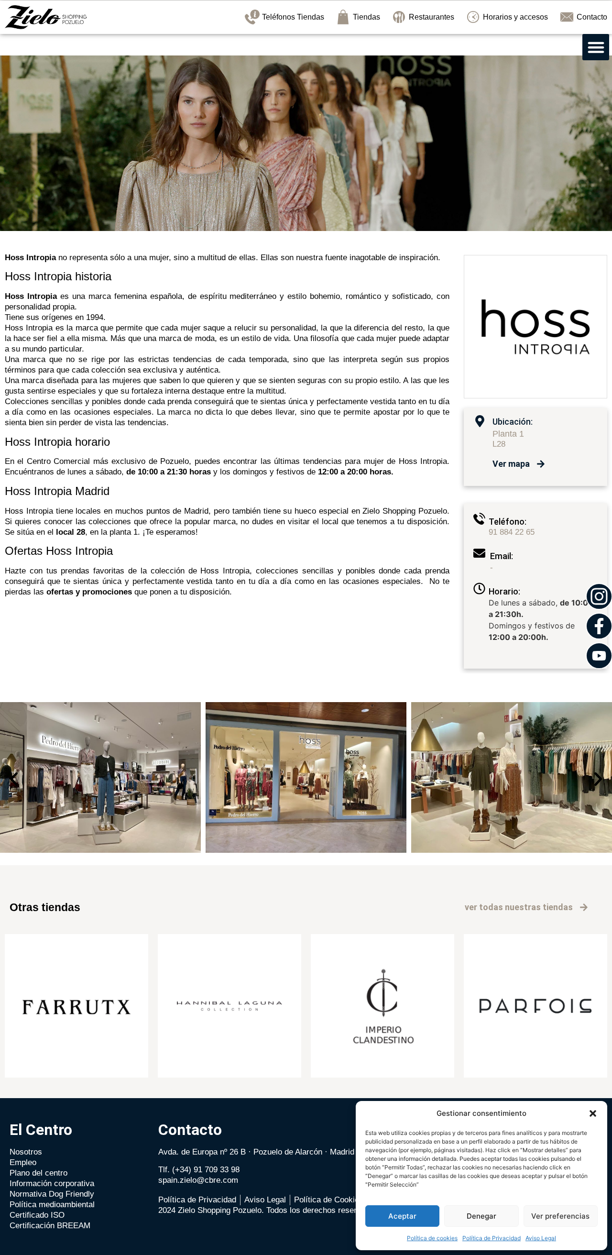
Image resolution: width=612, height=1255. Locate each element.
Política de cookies (432, 1238)
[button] (593, 1113)
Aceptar (402, 1216)
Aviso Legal (540, 1238)
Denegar (481, 1216)
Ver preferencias (560, 1216)
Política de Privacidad (491, 1238)
